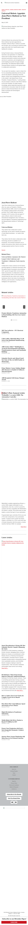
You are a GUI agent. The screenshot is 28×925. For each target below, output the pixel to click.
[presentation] (14, 303)
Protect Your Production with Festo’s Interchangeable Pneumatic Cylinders (13, 729)
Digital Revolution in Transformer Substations (12, 713)
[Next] (24, 307)
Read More (23, 526)
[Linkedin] (15, 802)
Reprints (14, 781)
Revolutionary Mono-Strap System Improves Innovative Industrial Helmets (13, 675)
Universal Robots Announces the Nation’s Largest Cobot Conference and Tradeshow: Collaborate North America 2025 (14, 260)
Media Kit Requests (14, 787)
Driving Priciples (14, 771)
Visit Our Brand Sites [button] (14, 798)
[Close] (27, 918)
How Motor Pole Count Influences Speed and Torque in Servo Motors (13, 704)
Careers (14, 775)
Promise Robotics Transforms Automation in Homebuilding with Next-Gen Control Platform (14, 315)
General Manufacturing (15, 9)
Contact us (14, 789)
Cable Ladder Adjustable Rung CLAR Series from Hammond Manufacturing (13, 339)
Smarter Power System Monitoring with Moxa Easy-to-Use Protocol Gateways (13, 737)
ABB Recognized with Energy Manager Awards (13, 378)
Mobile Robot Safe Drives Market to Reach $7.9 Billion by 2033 (12, 721)
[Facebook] (12, 802)
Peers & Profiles (5, 9)
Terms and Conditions (14, 785)
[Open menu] (26, 3)
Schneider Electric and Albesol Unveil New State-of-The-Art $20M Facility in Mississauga (13, 359)
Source (3, 250)
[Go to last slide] (4, 307)
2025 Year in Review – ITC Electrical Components (12, 331)
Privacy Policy (14, 783)
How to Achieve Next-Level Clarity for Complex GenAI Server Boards (13, 696)
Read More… (5, 668)
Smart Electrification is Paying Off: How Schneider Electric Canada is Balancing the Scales (13, 647)
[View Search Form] (1, 2)
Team (14, 773)
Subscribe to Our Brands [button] (14, 794)
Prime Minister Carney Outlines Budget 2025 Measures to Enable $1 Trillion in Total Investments (13, 369)
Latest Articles (7, 537)
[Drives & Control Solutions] (14, 3)
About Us (14, 769)
